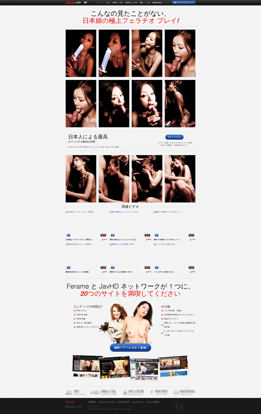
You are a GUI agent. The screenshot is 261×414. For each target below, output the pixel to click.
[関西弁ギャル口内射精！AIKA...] (130, 256)
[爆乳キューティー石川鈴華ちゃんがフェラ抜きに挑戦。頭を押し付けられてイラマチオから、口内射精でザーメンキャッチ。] (81, 53)
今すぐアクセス (174, 137)
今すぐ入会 (70, 402)
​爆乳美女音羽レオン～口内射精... (78, 272)
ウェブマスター (137, 402)
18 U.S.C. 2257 (123, 402)
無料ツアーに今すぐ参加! (130, 347)
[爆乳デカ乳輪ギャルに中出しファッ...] (174, 224)
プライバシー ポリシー (107, 402)
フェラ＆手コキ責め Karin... (164, 272)
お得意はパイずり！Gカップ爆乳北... (79, 240)
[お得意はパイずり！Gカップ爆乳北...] (86, 224)
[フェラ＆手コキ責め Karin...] (174, 256)
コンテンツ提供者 (152, 402)
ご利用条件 (92, 402)
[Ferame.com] (73, 2)
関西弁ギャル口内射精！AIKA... (121, 272)
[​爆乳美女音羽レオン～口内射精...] (86, 256)
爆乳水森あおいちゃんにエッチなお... (123, 240)
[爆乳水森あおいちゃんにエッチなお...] (130, 224)
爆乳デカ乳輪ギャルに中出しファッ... (167, 240)
